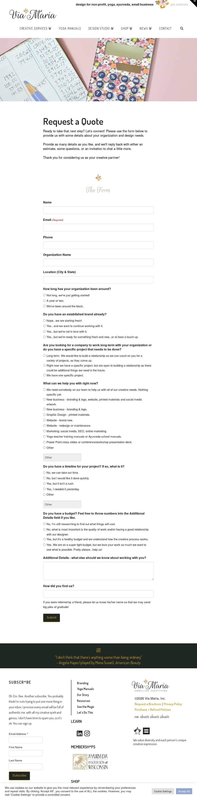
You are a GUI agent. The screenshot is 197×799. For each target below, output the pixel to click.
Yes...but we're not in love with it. (67, 331)
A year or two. (55, 300)
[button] (193, 3)
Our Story (83, 695)
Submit (51, 617)
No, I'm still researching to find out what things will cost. (81, 524)
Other (50, 447)
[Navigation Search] (181, 29)
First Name (15, 747)
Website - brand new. (60, 420)
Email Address (18, 733)
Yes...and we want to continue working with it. (75, 326)
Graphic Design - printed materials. (68, 414)
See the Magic (85, 707)
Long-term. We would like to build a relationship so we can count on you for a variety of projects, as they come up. (94, 358)
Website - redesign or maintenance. (69, 425)
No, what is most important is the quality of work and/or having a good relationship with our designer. (98, 531)
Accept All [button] (184, 791)
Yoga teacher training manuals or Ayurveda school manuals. (84, 436)
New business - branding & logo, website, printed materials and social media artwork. (94, 401)
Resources (83, 701)
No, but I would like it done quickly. (68, 478)
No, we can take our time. (63, 472)
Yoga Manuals (85, 689)
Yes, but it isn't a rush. (60, 483)
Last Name (15, 760)
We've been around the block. (65, 306)
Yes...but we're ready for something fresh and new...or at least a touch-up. (93, 337)
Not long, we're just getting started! (68, 295)
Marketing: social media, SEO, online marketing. (77, 431)
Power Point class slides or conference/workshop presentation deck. (89, 442)
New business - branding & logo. (67, 409)
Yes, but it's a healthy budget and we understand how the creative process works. (98, 539)
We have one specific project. (65, 375)
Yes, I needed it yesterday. (63, 489)
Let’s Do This (85, 712)
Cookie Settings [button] (163, 791)
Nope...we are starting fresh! (64, 320)
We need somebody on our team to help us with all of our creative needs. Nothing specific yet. (97, 392)
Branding (82, 683)
